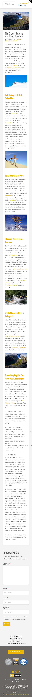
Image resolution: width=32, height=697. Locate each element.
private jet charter (13, 67)
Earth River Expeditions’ (19, 347)
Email (5, 598)
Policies (16, 681)
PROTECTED (18, 675)
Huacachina (8, 195)
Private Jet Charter (16, 639)
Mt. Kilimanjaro (13, 255)
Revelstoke (15, 113)
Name (5, 588)
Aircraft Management (16, 641)
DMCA (12, 675)
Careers (9, 679)
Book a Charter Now (16, 652)
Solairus (15, 65)
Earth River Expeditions (13, 336)
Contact (17, 679)
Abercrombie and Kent (20, 269)
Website (6, 607)
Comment (7, 563)
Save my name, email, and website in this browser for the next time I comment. (16, 618)
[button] (9, 4)
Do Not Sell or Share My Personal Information (16, 694)
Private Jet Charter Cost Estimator (16, 643)
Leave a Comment (11, 41)
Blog (19, 39)
